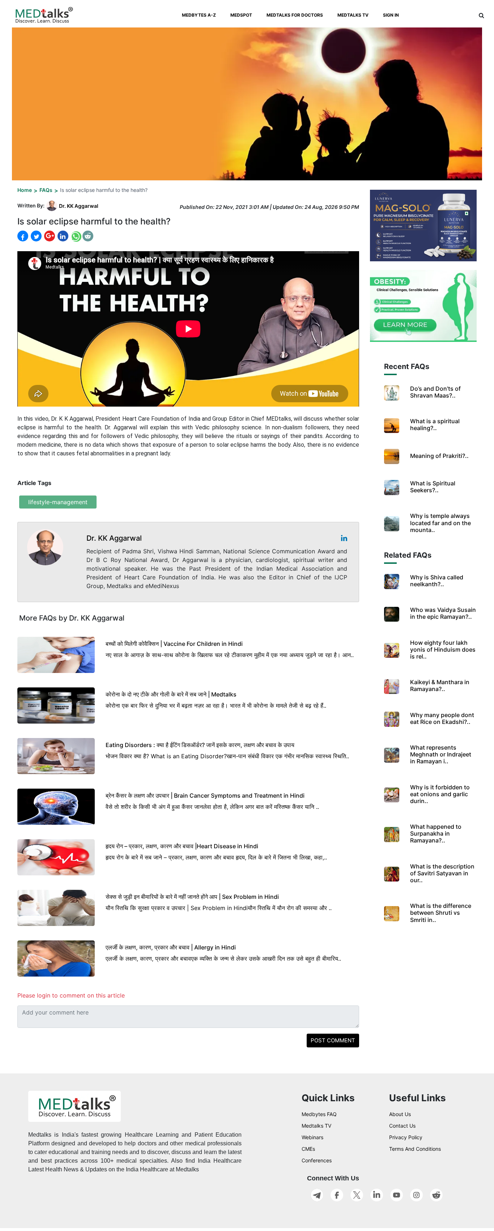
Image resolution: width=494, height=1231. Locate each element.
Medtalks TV (316, 1126)
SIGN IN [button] (391, 15)
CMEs (308, 1149)
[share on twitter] (35, 236)
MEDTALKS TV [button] (353, 15)
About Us (400, 1114)
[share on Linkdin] (62, 236)
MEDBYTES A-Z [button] (199, 15)
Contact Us (402, 1126)
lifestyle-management (58, 502)
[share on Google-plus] (49, 236)
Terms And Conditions (415, 1149)
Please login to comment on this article (71, 995)
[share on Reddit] (87, 236)
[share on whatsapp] (75, 236)
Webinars (312, 1137)
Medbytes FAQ (319, 1114)
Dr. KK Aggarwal (78, 206)
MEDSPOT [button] (241, 15)
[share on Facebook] (22, 236)
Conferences (317, 1160)
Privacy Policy (405, 1137)
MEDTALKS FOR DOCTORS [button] (295, 15)
